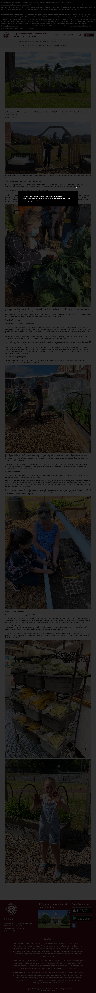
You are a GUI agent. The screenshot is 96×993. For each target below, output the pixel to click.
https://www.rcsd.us (29, 199)
